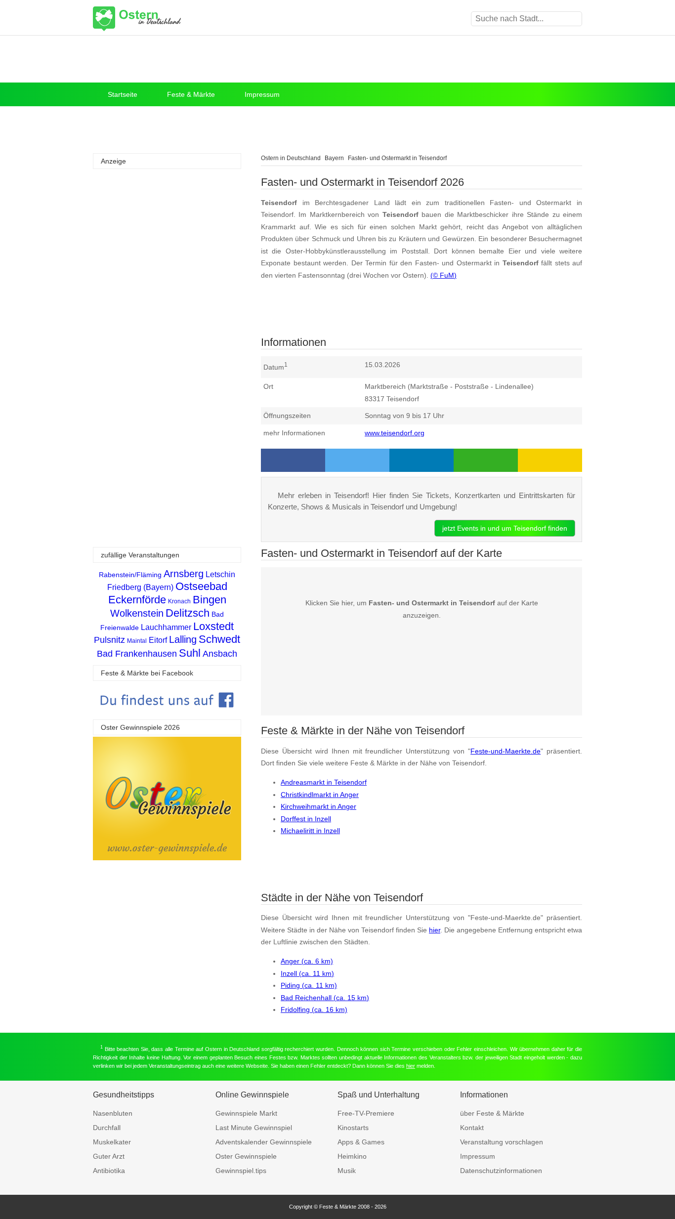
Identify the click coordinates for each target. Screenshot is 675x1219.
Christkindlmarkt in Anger (320, 795)
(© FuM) (443, 275)
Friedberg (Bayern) (140, 587)
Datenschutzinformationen (501, 1171)
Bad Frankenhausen (137, 654)
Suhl (190, 653)
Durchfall (107, 1128)
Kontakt (472, 1128)
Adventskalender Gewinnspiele (263, 1142)
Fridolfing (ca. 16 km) (314, 1009)
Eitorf (158, 640)
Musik (347, 1171)
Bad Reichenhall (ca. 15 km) (325, 998)
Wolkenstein (137, 613)
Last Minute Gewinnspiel (253, 1128)
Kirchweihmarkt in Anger (318, 806)
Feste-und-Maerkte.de (505, 751)
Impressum (262, 94)
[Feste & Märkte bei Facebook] (167, 715)
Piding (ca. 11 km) (309, 985)
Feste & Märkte (191, 94)
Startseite (122, 94)
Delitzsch (188, 613)
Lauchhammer (166, 627)
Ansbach (220, 654)
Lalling (183, 639)
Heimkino (352, 1156)
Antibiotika (109, 1171)
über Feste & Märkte (492, 1113)
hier (434, 930)
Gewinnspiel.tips (240, 1171)
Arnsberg (184, 573)
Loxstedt (213, 626)
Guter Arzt (109, 1156)
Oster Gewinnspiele (246, 1156)
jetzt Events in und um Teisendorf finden (504, 528)
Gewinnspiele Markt (246, 1113)
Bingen (209, 599)
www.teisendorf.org (394, 433)
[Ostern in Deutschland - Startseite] (162, 18)
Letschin (220, 574)
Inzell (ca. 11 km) (307, 973)
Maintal (137, 640)
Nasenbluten (112, 1113)
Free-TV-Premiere (366, 1113)
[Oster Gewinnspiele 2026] (167, 857)
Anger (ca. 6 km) (307, 961)
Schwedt (219, 639)
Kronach (179, 601)
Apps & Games (361, 1142)
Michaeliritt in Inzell (310, 831)
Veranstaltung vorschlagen (501, 1142)
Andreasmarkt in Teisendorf (324, 782)
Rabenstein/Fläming (130, 575)
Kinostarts (353, 1128)
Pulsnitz (109, 640)
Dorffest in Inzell (306, 819)
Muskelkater (112, 1142)
